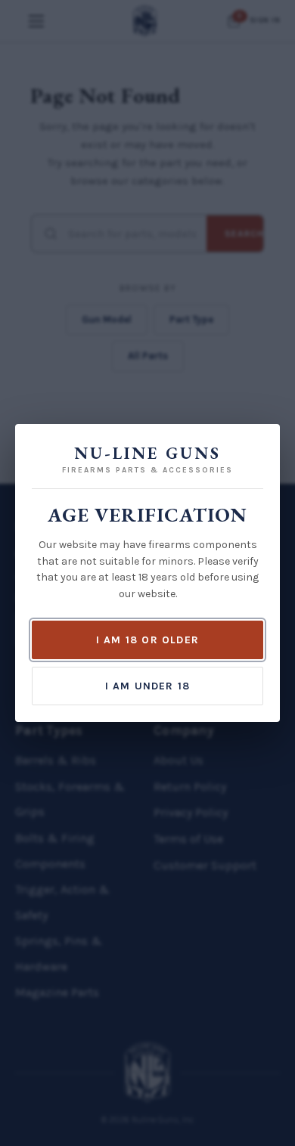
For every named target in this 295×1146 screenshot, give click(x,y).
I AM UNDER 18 (148, 686)
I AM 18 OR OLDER (147, 639)
